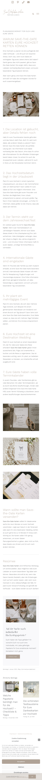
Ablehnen (21, 767)
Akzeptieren (21, 761)
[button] (39, 740)
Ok (32, 776)
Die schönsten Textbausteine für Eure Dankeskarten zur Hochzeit (31, 689)
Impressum (13, 734)
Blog (19, 669)
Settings (22, 776)
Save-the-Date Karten (19, 348)
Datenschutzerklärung (25, 734)
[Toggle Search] (33, 14)
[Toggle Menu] (37, 14)
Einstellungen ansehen (21, 772)
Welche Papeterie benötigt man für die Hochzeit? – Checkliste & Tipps (11, 687)
